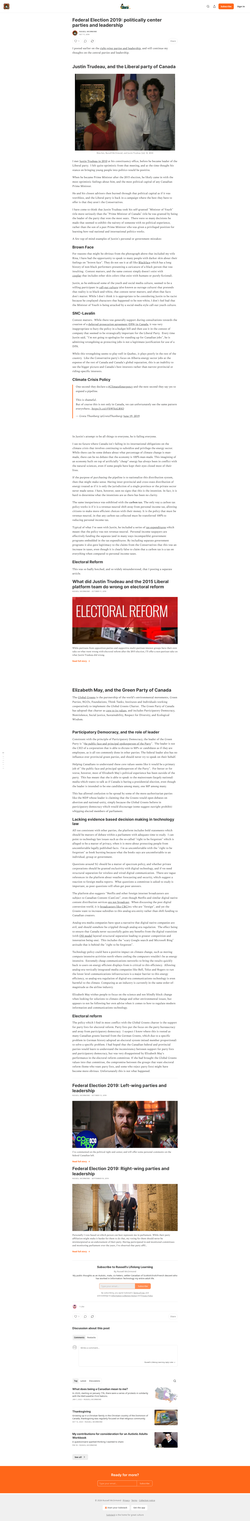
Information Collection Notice (124, 1295)
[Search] (208, 6)
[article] (125, 1396)
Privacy (126, 1500)
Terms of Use (139, 1292)
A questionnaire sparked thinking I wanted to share (97, 1441)
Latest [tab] (83, 1381)
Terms (134, 1500)
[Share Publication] (214, 6)
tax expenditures (156, 527)
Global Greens (86, 697)
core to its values (116, 711)
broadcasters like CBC (114, 907)
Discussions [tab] (94, 1381)
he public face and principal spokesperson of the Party (118, 744)
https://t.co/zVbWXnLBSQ (108, 409)
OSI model (85, 936)
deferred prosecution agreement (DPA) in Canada (118, 324)
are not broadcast (118, 902)
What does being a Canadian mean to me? (100, 1389)
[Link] (68, 66)
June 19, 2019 (131, 416)
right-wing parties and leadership (120, 48)
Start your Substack (117, 1507)
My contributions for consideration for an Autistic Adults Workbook (110, 1435)
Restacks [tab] (91, 1337)
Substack (110, 1514)
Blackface (144, 262)
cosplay (76, 276)
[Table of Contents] (3, 760)
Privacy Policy (147, 1295)
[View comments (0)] (85, 41)
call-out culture (108, 287)
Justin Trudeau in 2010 (93, 161)
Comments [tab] (79, 1337)
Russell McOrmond (88, 32)
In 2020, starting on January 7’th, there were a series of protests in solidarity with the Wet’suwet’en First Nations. (110, 1394)
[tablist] (84, 1337)
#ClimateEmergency (120, 387)
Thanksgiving (81, 1411)
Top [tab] (75, 1381)
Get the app (139, 1507)
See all (78, 1457)
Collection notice (147, 1500)
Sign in (241, 6)
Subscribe (226, 6)
